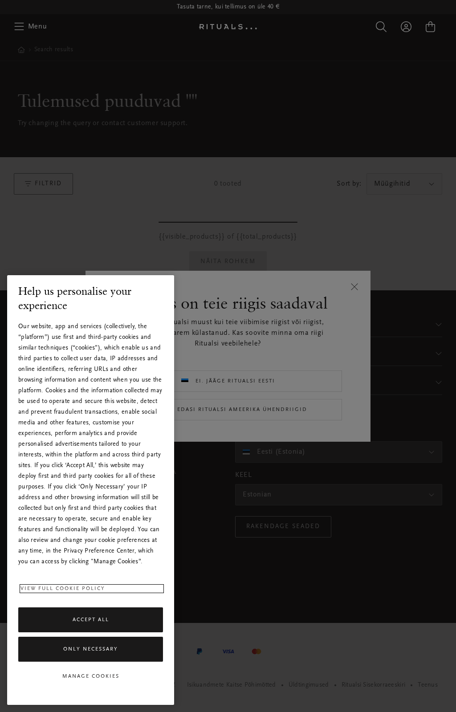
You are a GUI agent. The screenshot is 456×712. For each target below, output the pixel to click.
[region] (90, 490)
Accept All (91, 619)
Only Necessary (90, 649)
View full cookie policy (62, 588)
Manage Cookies (90, 676)
